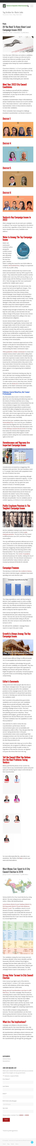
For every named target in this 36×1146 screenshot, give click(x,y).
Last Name (6, 1086)
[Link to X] (32, 1142)
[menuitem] (27, 5)
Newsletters (17, 32)
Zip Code (5, 1108)
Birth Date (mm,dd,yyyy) (9, 1101)
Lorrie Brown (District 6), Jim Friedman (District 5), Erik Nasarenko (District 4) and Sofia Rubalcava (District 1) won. (17, 906)
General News (16, 874)
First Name (6, 1079)
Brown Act (15, 383)
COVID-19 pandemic (24, 554)
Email (5, 1093)
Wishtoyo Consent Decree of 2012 (17, 428)
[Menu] (31, 5)
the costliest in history (25, 571)
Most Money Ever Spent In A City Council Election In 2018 (16, 870)
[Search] (27, 5)
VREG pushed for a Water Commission (14, 352)
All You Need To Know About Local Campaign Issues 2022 (17, 28)
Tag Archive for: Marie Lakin (13, 12)
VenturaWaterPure (13, 265)
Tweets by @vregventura (10, 1130)
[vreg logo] (15, 5)
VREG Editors (26, 32)
